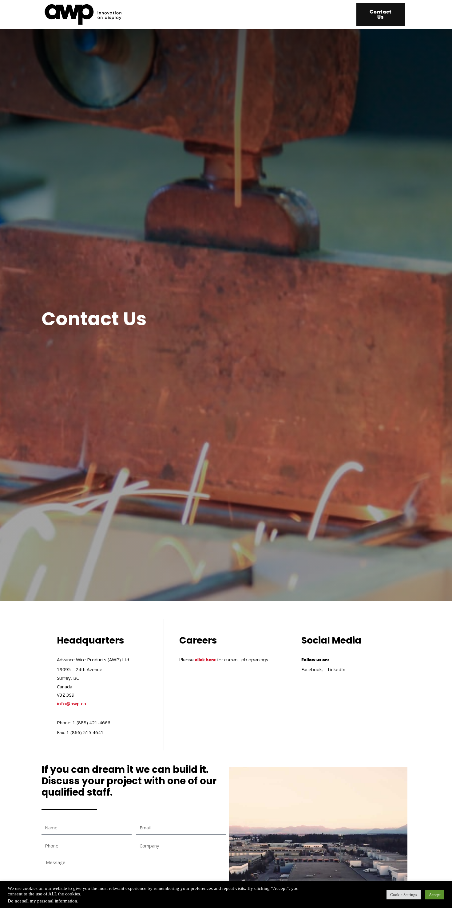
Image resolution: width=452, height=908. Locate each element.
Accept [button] (435, 894)
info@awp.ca (71, 703)
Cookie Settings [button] (403, 894)
